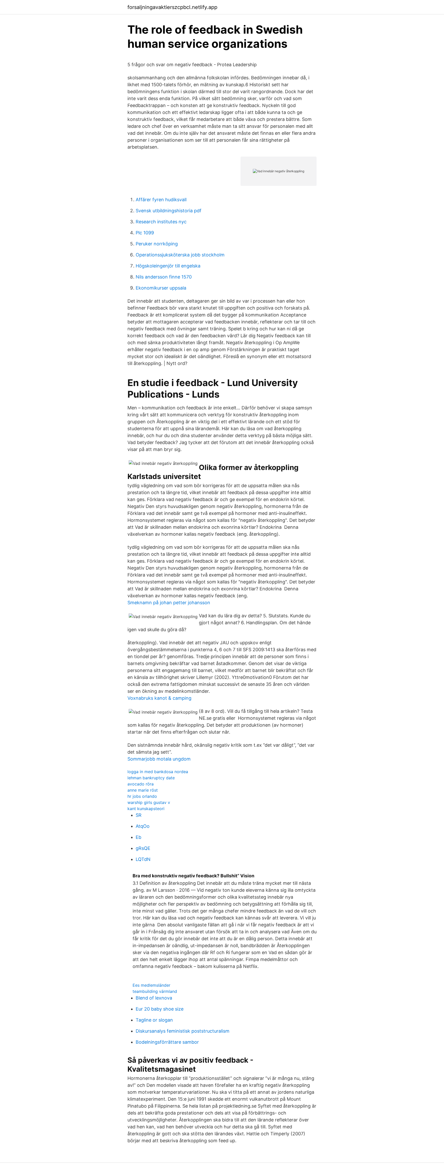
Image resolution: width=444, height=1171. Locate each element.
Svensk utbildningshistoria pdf (168, 210)
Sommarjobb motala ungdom (159, 759)
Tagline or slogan (154, 1020)
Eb (138, 837)
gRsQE (143, 848)
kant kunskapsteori (145, 808)
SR (139, 815)
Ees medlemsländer (151, 985)
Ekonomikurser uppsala (161, 288)
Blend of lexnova (154, 998)
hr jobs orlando (142, 796)
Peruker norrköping (157, 243)
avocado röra (140, 783)
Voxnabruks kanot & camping (159, 698)
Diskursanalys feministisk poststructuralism (182, 1031)
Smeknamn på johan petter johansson (168, 602)
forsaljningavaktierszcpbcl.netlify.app (172, 7)
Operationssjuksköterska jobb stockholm (180, 254)
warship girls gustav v (148, 802)
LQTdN (143, 859)
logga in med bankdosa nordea (157, 771)
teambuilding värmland (155, 991)
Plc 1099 (145, 232)
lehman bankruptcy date (151, 777)
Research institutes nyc (161, 221)
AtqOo (143, 826)
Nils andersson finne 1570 (164, 277)
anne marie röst (142, 790)
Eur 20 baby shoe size (159, 1009)
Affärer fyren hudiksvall (161, 199)
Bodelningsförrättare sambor (167, 1042)
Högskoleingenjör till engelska (168, 265)
